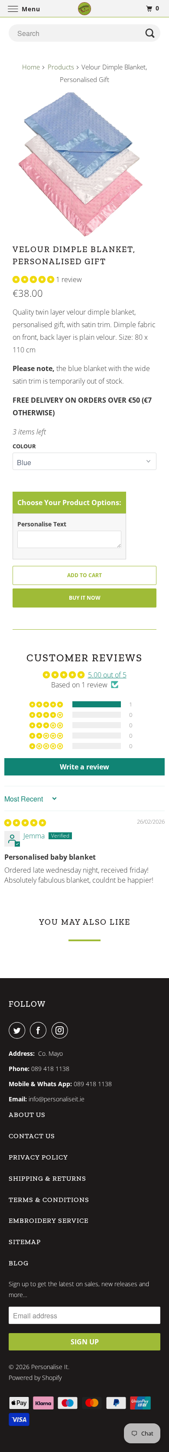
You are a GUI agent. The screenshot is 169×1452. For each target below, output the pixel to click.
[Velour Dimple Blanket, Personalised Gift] (84, 164)
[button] (34, 279)
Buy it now (85, 597)
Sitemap (25, 1242)
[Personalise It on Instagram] (62, 1030)
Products (61, 66)
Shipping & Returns (47, 1178)
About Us (27, 1114)
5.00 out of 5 (107, 675)
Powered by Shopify (35, 1377)
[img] (25, 823)
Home (31, 66)
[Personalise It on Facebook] (40, 1030)
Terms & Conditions (49, 1200)
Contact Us (32, 1136)
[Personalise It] (84, 8)
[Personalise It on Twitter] (19, 1030)
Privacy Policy (38, 1157)
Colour (24, 446)
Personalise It (49, 1367)
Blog (19, 1263)
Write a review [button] (84, 767)
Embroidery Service (48, 1220)
